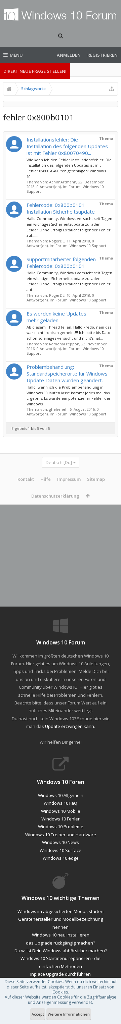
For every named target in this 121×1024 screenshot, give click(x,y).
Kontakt (25, 479)
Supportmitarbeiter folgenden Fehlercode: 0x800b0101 (61, 262)
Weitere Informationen (69, 1014)
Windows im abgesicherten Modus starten (60, 911)
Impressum (69, 479)
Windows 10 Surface (60, 850)
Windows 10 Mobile (60, 811)
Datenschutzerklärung (55, 496)
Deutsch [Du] (59, 462)
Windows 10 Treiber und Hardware (60, 835)
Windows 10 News (60, 842)
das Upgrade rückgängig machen (59, 943)
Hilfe (45, 479)
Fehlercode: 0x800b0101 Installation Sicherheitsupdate (61, 208)
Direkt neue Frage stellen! (35, 71)
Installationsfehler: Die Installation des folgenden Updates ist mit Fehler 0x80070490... (67, 146)
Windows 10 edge (61, 858)
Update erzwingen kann (69, 726)
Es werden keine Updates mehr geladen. (56, 317)
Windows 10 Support (88, 245)
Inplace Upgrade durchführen (60, 974)
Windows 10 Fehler (60, 819)
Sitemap (96, 479)
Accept (38, 1014)
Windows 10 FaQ (60, 803)
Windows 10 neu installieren (60, 935)
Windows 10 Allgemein (60, 795)
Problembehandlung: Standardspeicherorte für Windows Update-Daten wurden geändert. (67, 373)
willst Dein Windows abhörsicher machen (63, 951)
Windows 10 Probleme (60, 826)
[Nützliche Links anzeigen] (112, 88)
